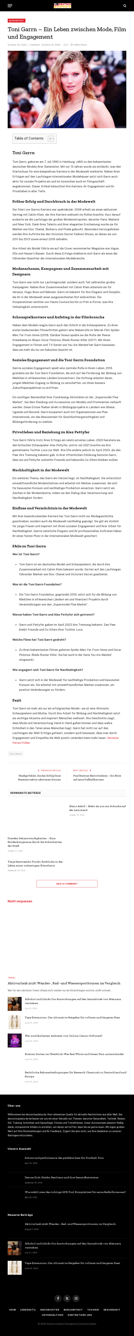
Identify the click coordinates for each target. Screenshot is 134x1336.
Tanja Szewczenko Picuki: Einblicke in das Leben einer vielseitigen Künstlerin (35, 863)
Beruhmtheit (16, 20)
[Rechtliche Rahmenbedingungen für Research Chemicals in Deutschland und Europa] (15, 1077)
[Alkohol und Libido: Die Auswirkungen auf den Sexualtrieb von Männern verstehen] (15, 1004)
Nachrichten (49, 1309)
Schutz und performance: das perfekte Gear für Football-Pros (64, 1157)
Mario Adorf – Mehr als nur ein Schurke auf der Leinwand (97, 808)
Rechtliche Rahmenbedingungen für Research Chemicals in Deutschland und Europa (75, 1074)
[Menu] (10, 6)
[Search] (124, 6)
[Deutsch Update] (67, 5)
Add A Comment (67, 883)
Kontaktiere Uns (80, 1314)
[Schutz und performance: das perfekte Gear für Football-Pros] (15, 1163)
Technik (93, 1309)
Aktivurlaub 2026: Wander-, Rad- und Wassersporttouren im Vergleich (64, 983)
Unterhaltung (52, 1314)
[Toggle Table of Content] (49, 139)
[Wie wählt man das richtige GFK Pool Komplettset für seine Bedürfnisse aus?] (15, 1197)
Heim (12, 1309)
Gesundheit (111, 1309)
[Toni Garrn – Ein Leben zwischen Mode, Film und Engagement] (67, 89)
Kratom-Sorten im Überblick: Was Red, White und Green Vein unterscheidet (74, 1054)
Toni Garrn (15, 753)
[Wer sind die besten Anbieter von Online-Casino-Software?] (15, 1040)
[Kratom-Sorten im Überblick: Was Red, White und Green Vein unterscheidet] (15, 1059)
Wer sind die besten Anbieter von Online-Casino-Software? (63, 1035)
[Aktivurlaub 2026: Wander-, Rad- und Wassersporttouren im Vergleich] (67, 940)
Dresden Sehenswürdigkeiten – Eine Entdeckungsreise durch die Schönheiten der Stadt (35, 842)
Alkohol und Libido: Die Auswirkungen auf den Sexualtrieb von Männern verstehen (73, 1001)
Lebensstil (28, 1309)
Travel (11, 978)
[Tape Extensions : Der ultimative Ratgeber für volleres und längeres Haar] (15, 1022)
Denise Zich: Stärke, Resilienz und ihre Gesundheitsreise (61, 1177)
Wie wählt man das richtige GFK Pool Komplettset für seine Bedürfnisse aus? (75, 1192)
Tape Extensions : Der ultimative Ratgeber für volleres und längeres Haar (72, 1017)
